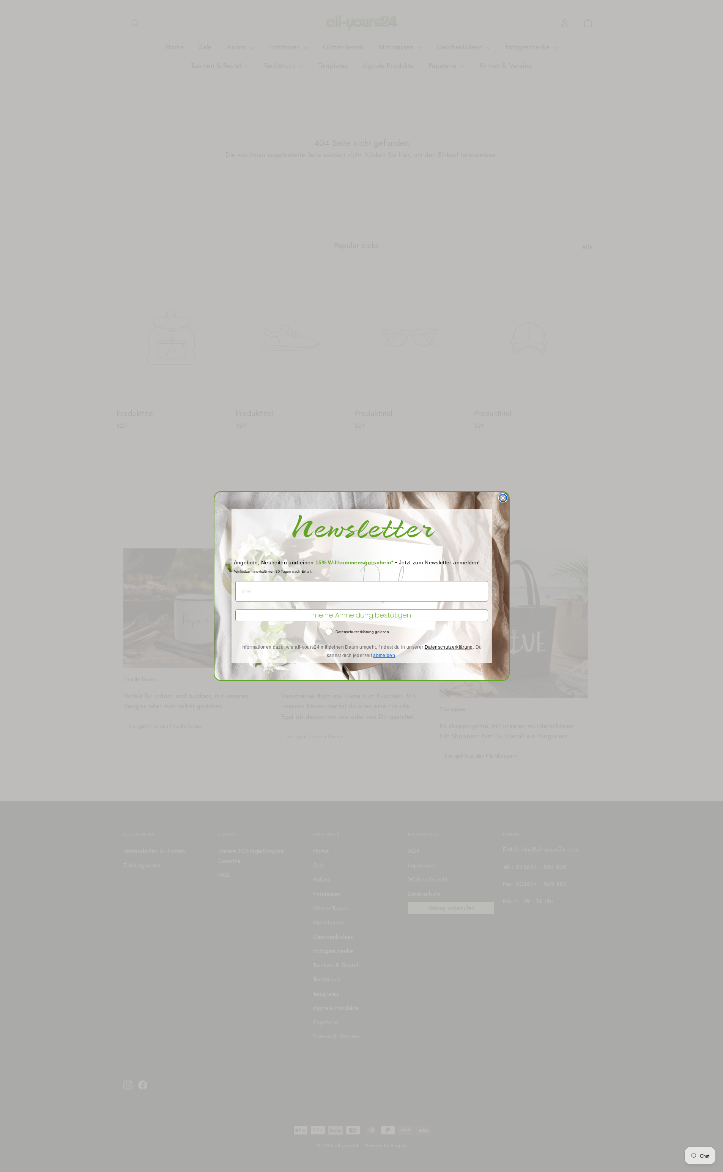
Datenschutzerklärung (449, 647)
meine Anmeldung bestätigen (361, 615)
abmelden (384, 655)
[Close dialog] (503, 498)
